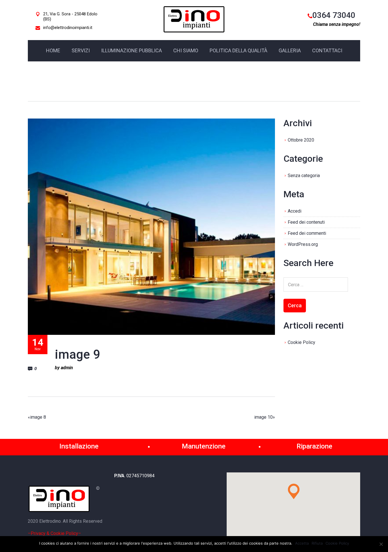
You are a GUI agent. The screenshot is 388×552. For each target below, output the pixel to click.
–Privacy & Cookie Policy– (54, 533)
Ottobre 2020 (301, 140)
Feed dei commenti (307, 233)
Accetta (302, 543)
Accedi (294, 211)
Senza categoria (304, 175)
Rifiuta (317, 543)
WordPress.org (303, 244)
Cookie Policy (301, 342)
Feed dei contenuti (306, 222)
